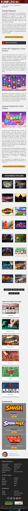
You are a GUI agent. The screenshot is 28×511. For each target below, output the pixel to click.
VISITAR (14, 432)
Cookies (3, 491)
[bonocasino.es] (10, 2)
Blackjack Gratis (10, 331)
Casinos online (5, 465)
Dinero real (15, 289)
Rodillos (11, 293)
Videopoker (10, 394)
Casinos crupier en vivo (6, 469)
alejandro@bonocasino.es (14, 455)
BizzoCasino (4, 481)
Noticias (3, 472)
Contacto (4, 494)
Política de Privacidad (18, 493)
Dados (10, 378)
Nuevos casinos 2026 (18, 471)
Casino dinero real (5, 467)
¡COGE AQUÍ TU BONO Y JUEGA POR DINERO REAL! (14, 166)
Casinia (3, 477)
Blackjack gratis (17, 466)
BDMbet (3, 479)
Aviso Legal (16, 491)
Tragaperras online (18, 464)
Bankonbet (16, 477)
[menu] (26, 1)
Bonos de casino (5, 464)
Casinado (16, 479)
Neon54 (15, 481)
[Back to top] (25, 503)
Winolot (15, 483)
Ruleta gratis (10, 347)
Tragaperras (7, 289)
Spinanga (4, 482)
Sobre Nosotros (17, 494)
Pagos (15, 469)
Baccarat (10, 363)
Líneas (21, 289)
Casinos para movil (6, 470)
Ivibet (15, 485)
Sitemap (3, 492)
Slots (17, 293)
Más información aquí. (13, 510)
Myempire (4, 484)
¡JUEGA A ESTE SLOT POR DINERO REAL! (14, 36)
